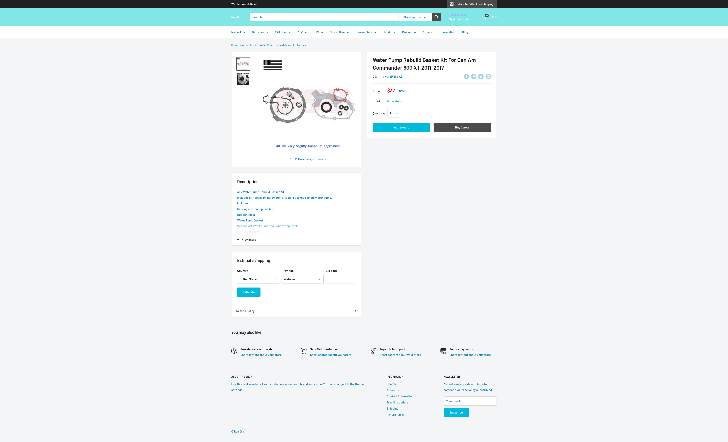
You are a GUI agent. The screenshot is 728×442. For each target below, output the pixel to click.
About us (393, 390)
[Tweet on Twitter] (481, 76)
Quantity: (379, 113)
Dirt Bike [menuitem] (281, 32)
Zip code (331, 270)
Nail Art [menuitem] (236, 32)
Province (288, 270)
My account (457, 19)
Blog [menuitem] (465, 32)
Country (242, 270)
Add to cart (401, 127)
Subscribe (456, 412)
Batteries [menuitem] (258, 32)
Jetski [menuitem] (387, 32)
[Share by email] (488, 76)
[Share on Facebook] (466, 76)
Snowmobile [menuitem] (364, 32)
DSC (375, 76)
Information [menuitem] (447, 32)
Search (391, 384)
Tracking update (397, 402)
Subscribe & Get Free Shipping (474, 4)
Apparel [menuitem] (428, 32)
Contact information (400, 396)
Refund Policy (245, 311)
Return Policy (396, 414)
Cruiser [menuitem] (407, 32)
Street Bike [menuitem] (337, 32)
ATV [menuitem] (300, 32)
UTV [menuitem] (316, 32)
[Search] (436, 17)
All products (249, 45)
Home (234, 45)
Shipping (393, 408)
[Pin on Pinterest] (473, 76)
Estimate (249, 292)
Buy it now (462, 127)
